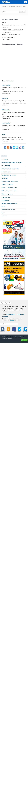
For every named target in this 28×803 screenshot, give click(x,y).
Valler (4, 134)
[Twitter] (14, 147)
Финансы (4, 216)
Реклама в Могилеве (19, 336)
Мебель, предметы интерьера (10, 190)
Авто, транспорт (6, 165)
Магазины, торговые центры (9, 187)
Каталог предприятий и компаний (14, 6)
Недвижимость (6, 197)
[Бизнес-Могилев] (6, 2)
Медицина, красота (7, 194)
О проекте (12, 336)
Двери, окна (5, 178)
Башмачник (5, 110)
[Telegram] (23, 147)
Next (23, 278)
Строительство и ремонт (8, 209)
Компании (24, 6)
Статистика (4, 338)
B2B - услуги (5, 159)
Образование (5, 200)
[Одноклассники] (8, 147)
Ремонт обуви (6, 85)
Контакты (10, 338)
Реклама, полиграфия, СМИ (9, 203)
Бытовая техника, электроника (10, 168)
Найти (22, 11)
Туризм (4, 212)
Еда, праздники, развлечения (10, 181)
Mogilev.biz (4, 6)
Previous (5, 278)
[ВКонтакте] (5, 147)
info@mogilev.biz (10, 314)
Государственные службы (9, 175)
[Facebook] (11, 147)
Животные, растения (7, 184)
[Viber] (20, 147)
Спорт (3, 206)
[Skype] (17, 147)
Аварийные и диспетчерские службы (12, 162)
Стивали (5, 98)
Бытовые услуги (6, 172)
